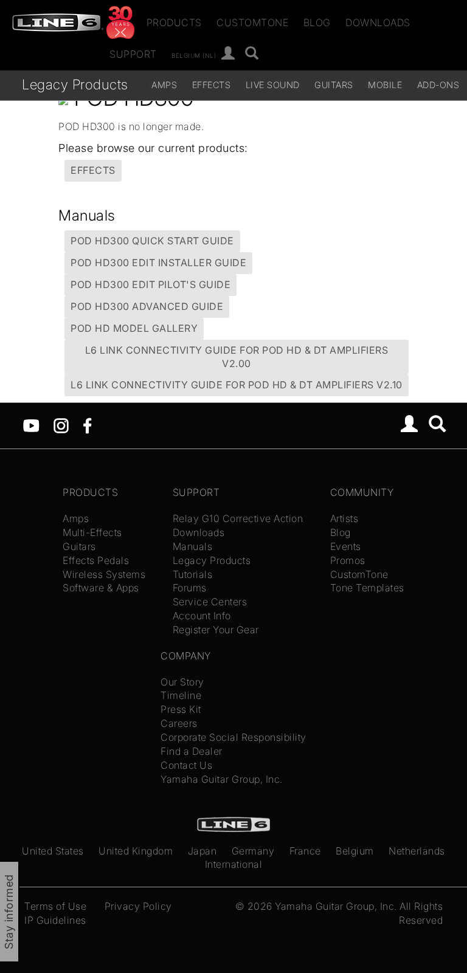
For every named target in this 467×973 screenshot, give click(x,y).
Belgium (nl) (193, 54)
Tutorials (193, 574)
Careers (179, 723)
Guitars (333, 85)
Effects (211, 85)
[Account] (228, 54)
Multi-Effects (92, 532)
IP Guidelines (55, 920)
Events (345, 546)
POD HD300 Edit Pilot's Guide (150, 284)
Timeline (181, 695)
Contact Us (186, 765)
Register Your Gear (216, 630)
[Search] (252, 54)
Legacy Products (75, 84)
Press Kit (181, 709)
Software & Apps (101, 588)
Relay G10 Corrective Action (238, 518)
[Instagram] (61, 425)
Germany (253, 851)
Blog (317, 22)
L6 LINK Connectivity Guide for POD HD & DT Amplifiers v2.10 (237, 385)
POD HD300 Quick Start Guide (152, 241)
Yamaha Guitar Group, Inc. (222, 779)
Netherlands (417, 851)
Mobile (385, 85)
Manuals (193, 546)
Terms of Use (55, 906)
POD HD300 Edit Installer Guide (158, 262)
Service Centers (210, 602)
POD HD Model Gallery (134, 328)
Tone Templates (367, 588)
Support (133, 54)
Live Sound (273, 85)
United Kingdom (136, 851)
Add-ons (438, 85)
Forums (190, 588)
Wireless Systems (104, 574)
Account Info (202, 616)
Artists (344, 518)
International (234, 864)
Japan (202, 851)
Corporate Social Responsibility (233, 737)
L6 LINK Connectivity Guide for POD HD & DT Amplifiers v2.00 (237, 357)
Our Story (182, 682)
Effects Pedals (96, 560)
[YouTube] (31, 425)
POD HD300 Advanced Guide (147, 306)
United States (53, 851)
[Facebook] (87, 425)
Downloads (377, 22)
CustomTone (252, 22)
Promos (347, 560)
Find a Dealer (192, 751)
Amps (164, 85)
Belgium (355, 851)
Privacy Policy (138, 906)
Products (174, 22)
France (305, 851)
